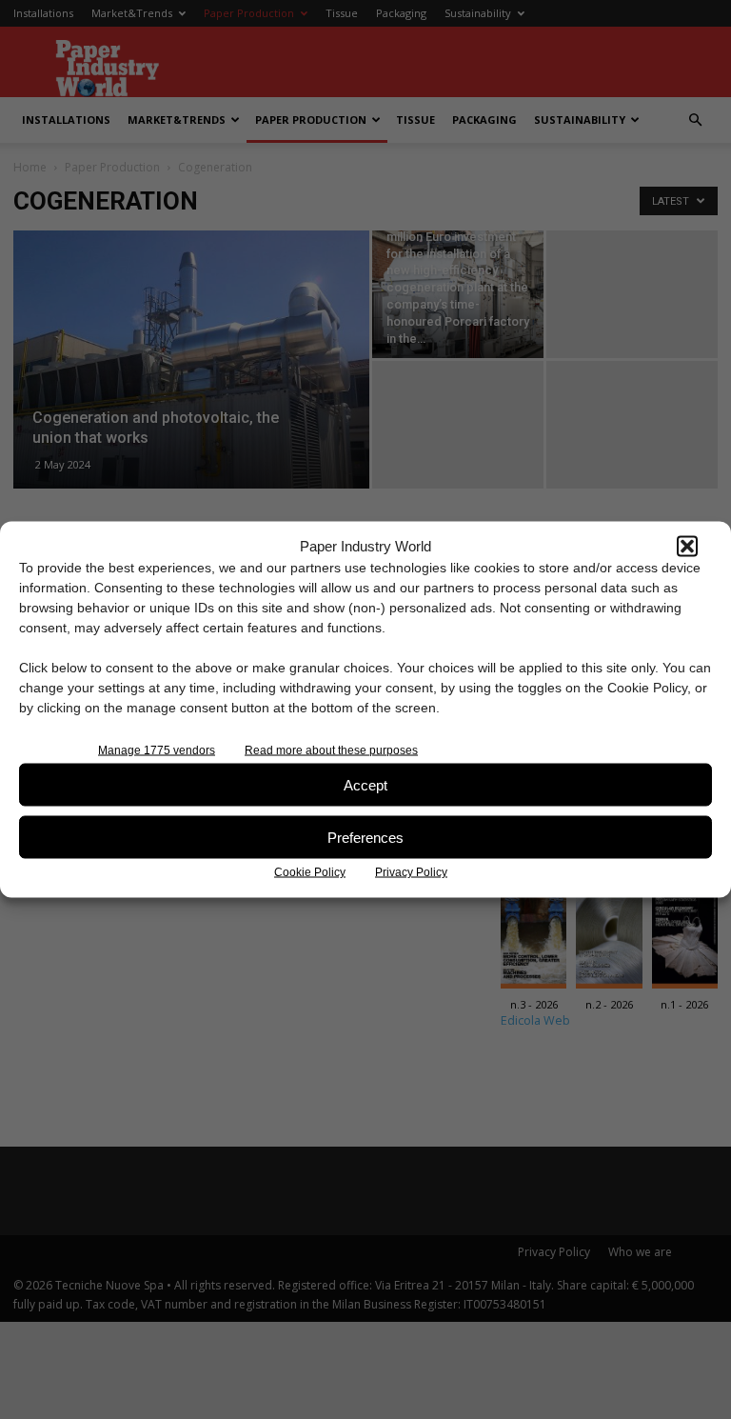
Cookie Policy (310, 872)
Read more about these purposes (331, 750)
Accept (365, 784)
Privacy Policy (411, 872)
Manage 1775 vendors (156, 750)
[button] (687, 545)
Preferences (365, 837)
